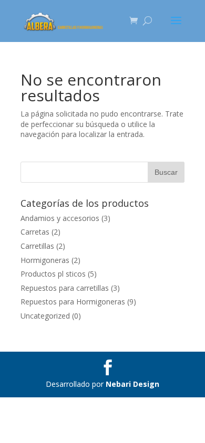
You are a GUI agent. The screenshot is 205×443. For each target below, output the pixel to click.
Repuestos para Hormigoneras (72, 302)
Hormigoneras (44, 260)
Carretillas (37, 246)
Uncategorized (45, 316)
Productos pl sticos (53, 274)
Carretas (34, 232)
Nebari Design (132, 384)
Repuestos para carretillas (64, 288)
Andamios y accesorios (59, 218)
